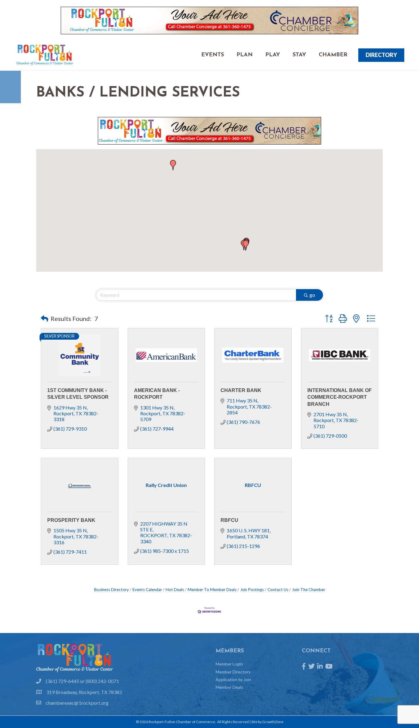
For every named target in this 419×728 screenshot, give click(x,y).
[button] (246, 245)
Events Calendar (147, 589)
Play (272, 55)
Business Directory (111, 589)
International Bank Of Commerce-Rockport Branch (339, 397)
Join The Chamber (308, 589)
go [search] (312, 295)
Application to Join (233, 679)
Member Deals (229, 687)
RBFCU (229, 520)
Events (212, 55)
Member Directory (233, 671)
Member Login (229, 663)
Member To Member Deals (212, 589)
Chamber (333, 55)
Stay (299, 55)
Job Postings (252, 589)
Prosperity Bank (71, 520)
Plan (244, 55)
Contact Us (277, 589)
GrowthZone (272, 721)
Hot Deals (175, 589)
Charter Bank (241, 390)
